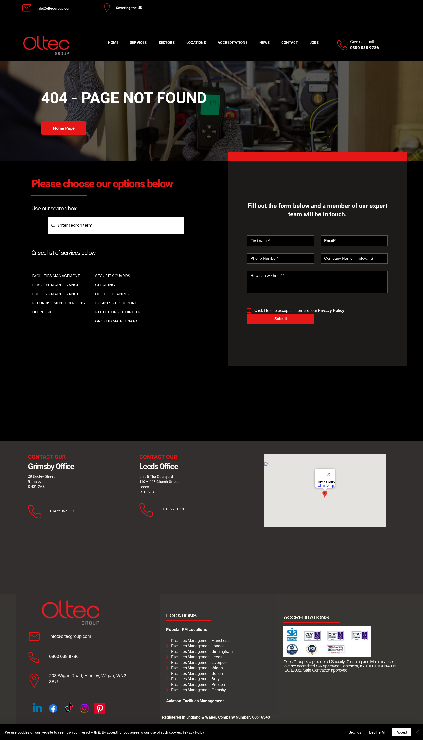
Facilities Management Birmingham (201, 651)
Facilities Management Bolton (196, 673)
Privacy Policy (193, 732)
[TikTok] (68, 708)
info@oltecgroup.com (54, 8)
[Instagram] (84, 708)
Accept (402, 732)
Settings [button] (355, 732)
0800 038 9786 (64, 656)
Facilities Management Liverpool (199, 662)
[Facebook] (53, 708)
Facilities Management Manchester (199, 641)
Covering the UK (129, 8)
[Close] (417, 732)
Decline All (377, 732)
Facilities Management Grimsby (198, 690)
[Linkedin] (37, 708)
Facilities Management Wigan (196, 668)
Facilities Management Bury (195, 679)
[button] (138, 43)
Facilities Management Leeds (196, 657)
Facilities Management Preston (197, 684)
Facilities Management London (197, 646)
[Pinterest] (99, 708)
